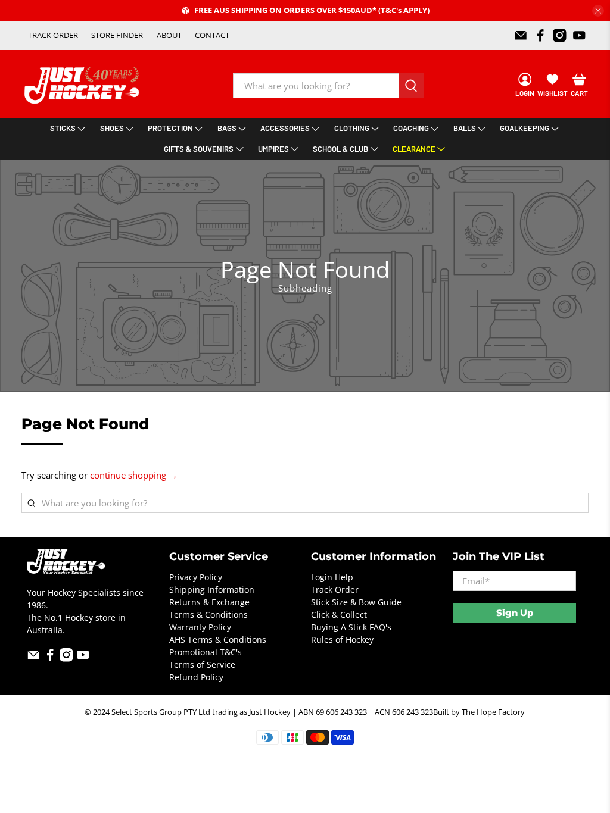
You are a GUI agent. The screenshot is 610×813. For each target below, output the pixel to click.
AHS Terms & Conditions (217, 639)
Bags (226, 128)
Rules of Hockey (342, 639)
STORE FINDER (117, 35)
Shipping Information (211, 589)
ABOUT (169, 35)
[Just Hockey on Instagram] (560, 35)
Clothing (351, 128)
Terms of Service (202, 664)
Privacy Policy (195, 577)
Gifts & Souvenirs (199, 149)
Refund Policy (196, 677)
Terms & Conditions (208, 614)
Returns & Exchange (209, 602)
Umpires (273, 149)
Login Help (332, 577)
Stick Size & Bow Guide (356, 602)
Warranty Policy (200, 627)
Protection (170, 128)
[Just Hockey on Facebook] (540, 35)
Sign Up (514, 612)
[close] (598, 11)
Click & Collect (339, 614)
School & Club (340, 149)
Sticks (63, 128)
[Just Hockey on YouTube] (579, 35)
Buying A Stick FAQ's (351, 627)
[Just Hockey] (83, 85)
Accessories (285, 128)
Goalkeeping (524, 128)
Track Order (335, 589)
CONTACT (212, 35)
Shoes (112, 128)
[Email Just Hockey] (521, 35)
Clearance (414, 149)
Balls (464, 128)
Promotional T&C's (205, 652)
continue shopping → (134, 475)
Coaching (411, 128)
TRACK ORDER (53, 35)
